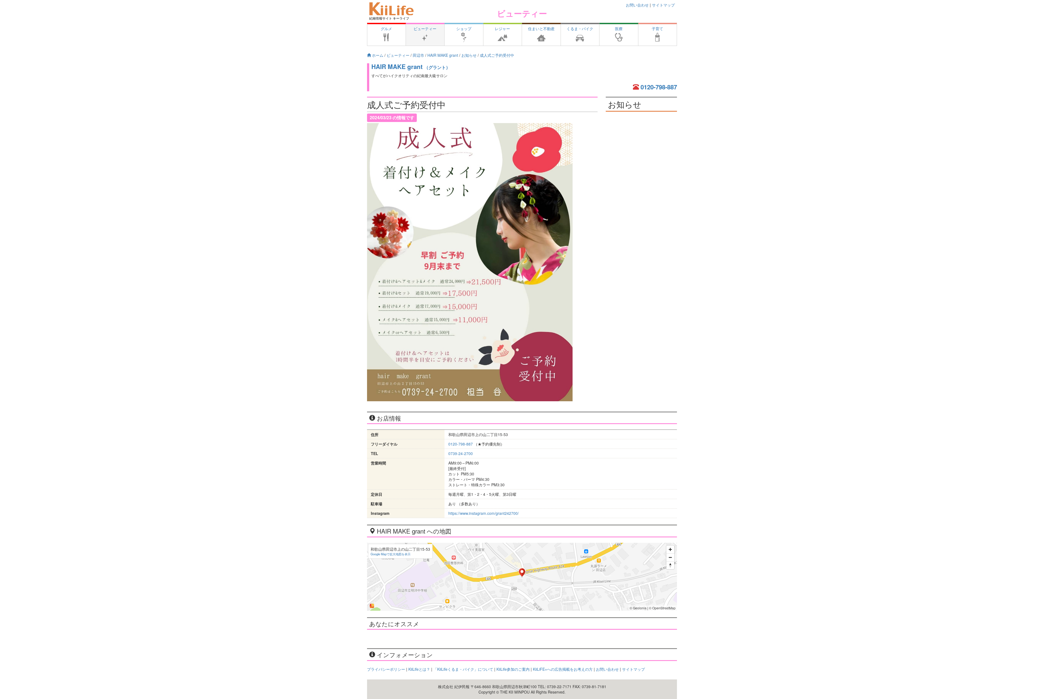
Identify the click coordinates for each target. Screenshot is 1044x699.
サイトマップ (663, 5)
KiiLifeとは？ (419, 669)
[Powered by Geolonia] (372, 606)
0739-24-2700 (460, 453)
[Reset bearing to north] (670, 565)
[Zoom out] (670, 557)
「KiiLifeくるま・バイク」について (463, 669)
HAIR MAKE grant (410, 66)
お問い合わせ (637, 5)
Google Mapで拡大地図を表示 (391, 554)
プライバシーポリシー (386, 669)
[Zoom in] (670, 549)
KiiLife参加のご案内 (513, 669)
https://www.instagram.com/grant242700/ (483, 513)
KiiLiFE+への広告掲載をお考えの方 (563, 669)
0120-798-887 (659, 87)
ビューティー (522, 13)
